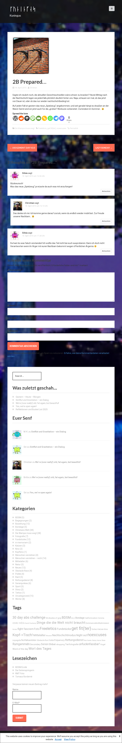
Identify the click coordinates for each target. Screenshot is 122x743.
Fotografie (20, 536)
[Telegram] (56, 118)
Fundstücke (20, 539)
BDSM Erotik (21, 667)
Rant (17, 577)
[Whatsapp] (50, 118)
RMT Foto (19, 673)
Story (17, 589)
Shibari (52, 644)
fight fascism (26, 628)
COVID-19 (16, 623)
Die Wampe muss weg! (25, 128)
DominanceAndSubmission (97, 623)
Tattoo (18, 593)
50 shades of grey (53, 618)
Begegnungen (22, 520)
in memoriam (21, 542)
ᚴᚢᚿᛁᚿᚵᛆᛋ (23, 9)
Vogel (102, 644)
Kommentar (16, 270)
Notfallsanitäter (28, 640)
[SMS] (32, 118)
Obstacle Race (22, 571)
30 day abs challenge (28, 618)
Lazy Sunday (104, 147)
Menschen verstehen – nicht (28, 558)
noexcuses (61, 128)
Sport (18, 586)
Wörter (18, 599)
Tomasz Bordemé (23, 676)
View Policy (69, 739)
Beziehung (20, 524)
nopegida (16, 640)
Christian (33, 88)
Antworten (106, 191)
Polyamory (59, 640)
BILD (73, 618)
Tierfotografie (72, 644)
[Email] (38, 118)
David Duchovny (30, 623)
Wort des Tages (40, 648)
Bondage (19, 527)
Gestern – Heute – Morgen (28, 397)
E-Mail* (16, 703)
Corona (101, 618)
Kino (17, 549)
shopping (60, 644)
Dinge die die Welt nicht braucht (61, 622)
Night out (81, 635)
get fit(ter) (51, 128)
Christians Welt (22, 530)
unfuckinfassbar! (89, 644)
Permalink (73, 128)
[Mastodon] (61, 118)
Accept (58, 739)
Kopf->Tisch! (22, 635)
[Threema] (27, 118)
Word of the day (20, 649)
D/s (22, 623)
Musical (49, 636)
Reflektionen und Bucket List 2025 (32, 409)
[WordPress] (15, 118)
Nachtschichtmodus (64, 635)
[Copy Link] (44, 118)
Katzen (18, 545)
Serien (44, 644)
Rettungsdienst (22, 580)
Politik (18, 574)
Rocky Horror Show (98, 640)
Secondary (35, 644)
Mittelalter (20, 561)
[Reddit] (21, 118)
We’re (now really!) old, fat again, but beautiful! (37, 403)
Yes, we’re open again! (26, 406)
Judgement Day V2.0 (22, 147)
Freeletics (42, 128)
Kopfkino (19, 552)
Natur (18, 564)
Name (13, 305)
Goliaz (94, 629)
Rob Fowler (88, 640)
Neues (18, 567)
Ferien (14, 629)
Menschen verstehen (25, 555)
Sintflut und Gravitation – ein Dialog (32, 400)
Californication (91, 618)
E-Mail (14, 318)
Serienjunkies (21, 583)
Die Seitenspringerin (24, 670)
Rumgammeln (21, 644)
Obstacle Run (42, 640)
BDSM (18, 517)
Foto (36, 628)
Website (14, 331)
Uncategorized (22, 596)
